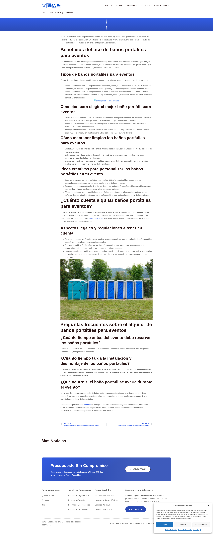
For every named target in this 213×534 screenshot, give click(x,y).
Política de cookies (171, 530)
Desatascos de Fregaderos (79, 505)
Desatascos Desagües (77, 500)
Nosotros (108, 5)
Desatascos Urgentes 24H (78, 496)
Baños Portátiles (160, 5)
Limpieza (144, 5)
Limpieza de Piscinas (103, 509)
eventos (87, 405)
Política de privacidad (185, 530)
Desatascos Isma (96, 218)
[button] (208, 506)
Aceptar (164, 524)
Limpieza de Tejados (103, 505)
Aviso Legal (197, 530)
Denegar (183, 524)
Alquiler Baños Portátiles (104, 496)
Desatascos (130, 5)
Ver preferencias (201, 524)
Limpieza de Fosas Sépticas (106, 500)
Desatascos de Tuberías (78, 509)
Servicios (119, 5)
